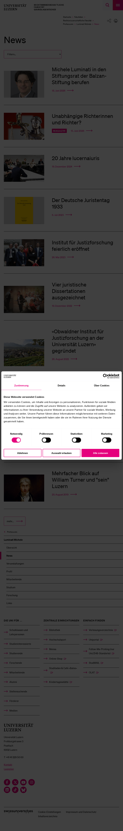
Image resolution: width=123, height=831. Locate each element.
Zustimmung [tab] (21, 385)
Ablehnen (22, 453)
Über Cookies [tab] (101, 385)
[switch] (46, 440)
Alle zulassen (100, 453)
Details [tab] (62, 385)
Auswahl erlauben (61, 453)
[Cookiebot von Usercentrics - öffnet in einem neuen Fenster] (105, 376)
